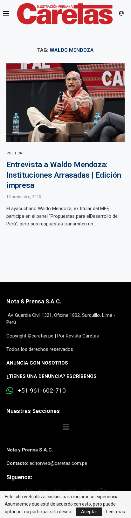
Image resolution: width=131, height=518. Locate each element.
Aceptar (89, 511)
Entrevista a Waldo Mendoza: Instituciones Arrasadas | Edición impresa (63, 175)
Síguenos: (19, 477)
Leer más (115, 511)
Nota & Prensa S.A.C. (33, 301)
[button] (65, 427)
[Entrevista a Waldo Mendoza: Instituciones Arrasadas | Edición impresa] (65, 102)
